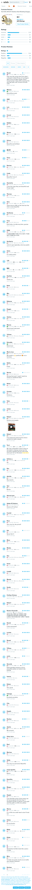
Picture (13, 63)
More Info (27, 887)
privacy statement (5, 879)
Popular (3, 6)
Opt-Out (21, 887)
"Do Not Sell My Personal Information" (14, 884)
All (8, 63)
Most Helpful (21, 63)
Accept (15, 887)
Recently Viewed (22, 6)
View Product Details (23, 24)
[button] (23, 2)
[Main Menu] (1, 2)
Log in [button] (26, 2)
